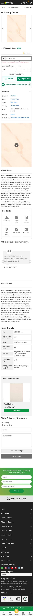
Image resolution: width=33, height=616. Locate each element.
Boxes (19, 66)
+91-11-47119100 (8, 587)
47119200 (18, 587)
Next (32, 29)
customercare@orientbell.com (15, 589)
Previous (1, 29)
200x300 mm (15, 106)
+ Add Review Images (16, 451)
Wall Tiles (13, 102)
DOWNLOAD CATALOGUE (18, 499)
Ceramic (13, 96)
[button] (16, 145)
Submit (16, 491)
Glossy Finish (15, 99)
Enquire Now (25, 79)
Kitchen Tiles (25, 118)
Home (3, 7)
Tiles (8, 7)
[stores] (23, 613)
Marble (13, 114)
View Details (16, 410)
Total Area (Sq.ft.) (8, 66)
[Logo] (9, 2)
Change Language (7, 572)
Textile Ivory (9, 404)
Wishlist (10, 79)
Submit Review (16, 456)
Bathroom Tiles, (16, 118)
